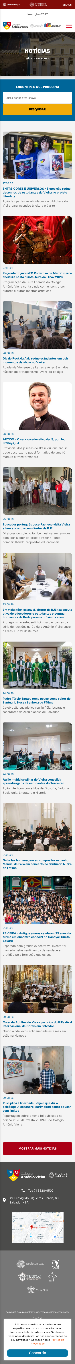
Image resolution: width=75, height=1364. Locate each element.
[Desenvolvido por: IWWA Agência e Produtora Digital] (37, 1318)
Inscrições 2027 (37, 14)
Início (29, 58)
